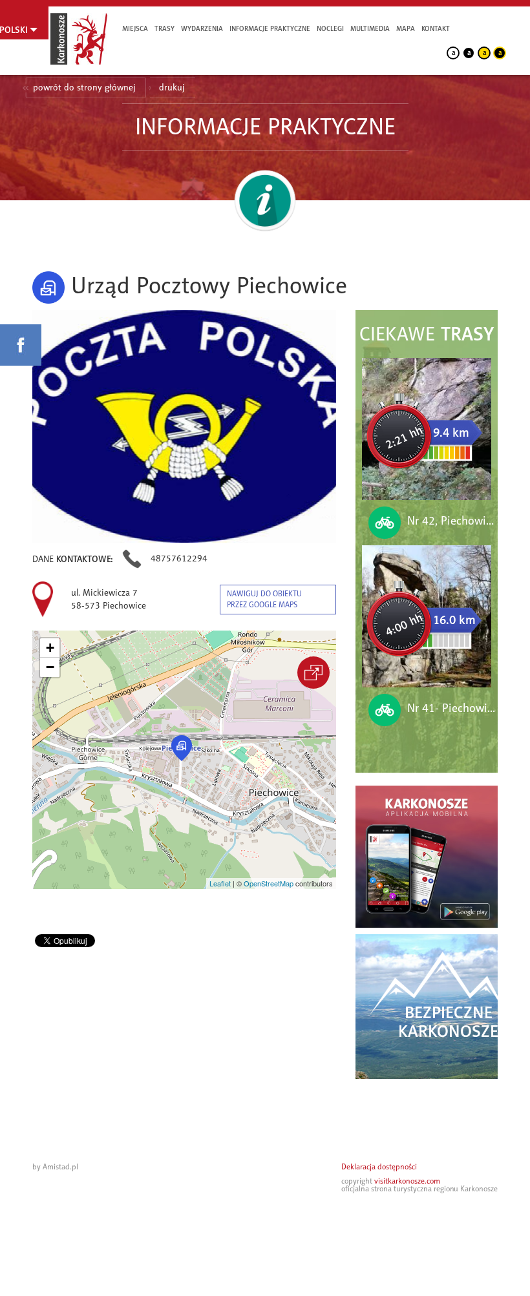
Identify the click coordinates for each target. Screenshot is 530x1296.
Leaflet (220, 883)
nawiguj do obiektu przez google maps (264, 599)
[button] (181, 748)
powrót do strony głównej (84, 87)
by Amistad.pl (55, 1166)
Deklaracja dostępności (379, 1167)
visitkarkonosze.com (407, 1181)
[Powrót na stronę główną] (79, 38)
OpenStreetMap (268, 883)
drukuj (172, 87)
